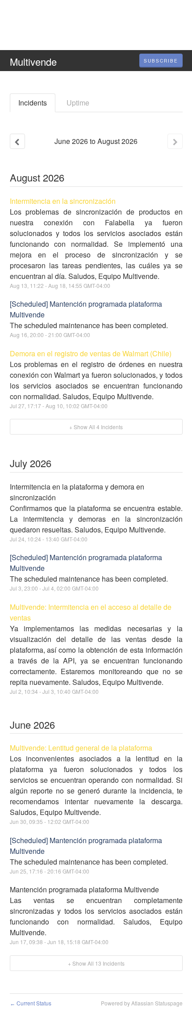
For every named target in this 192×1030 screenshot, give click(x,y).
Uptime (78, 102)
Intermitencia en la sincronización (63, 201)
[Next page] (175, 141)
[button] (161, 61)
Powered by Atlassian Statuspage (142, 1003)
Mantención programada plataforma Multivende (84, 889)
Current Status (30, 1003)
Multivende (33, 61)
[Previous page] (17, 141)
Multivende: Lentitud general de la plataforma (81, 748)
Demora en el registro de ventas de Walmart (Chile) (90, 353)
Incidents (32, 102)
